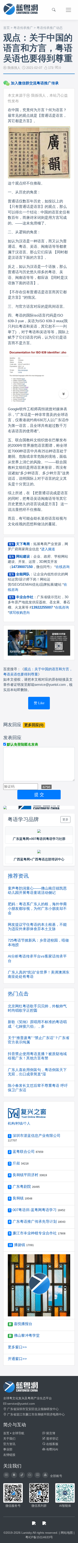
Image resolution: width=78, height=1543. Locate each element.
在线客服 (51, 1444)
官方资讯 (9, 1444)
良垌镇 (39, 1414)
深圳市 (20, 1409)
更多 (65, 819)
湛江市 (20, 1414)
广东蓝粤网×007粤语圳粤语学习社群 (39, 839)
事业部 (7, 1449)
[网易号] (30, 1475)
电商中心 (59, 1414)
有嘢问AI (51, 1449)
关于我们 (9, 1438)
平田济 (48, 1414)
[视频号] (6, 1475)
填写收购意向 (19, 612)
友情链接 (9, 1454)
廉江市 (29, 1414)
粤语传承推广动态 (50, 28)
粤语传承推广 (23, 28)
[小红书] (37, 1475)
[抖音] (22, 1475)
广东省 (11, 1409)
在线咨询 (63, 567)
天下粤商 (23, 544)
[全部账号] (45, 1475)
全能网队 (23, 574)
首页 (6, 28)
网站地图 (67, 1532)
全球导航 (18, 1433)
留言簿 (50, 1433)
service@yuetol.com (21, 1403)
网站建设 (23, 556)
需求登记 (51, 1438)
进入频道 (48, 549)
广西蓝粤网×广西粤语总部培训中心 (39, 859)
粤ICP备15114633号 (39, 1537)
